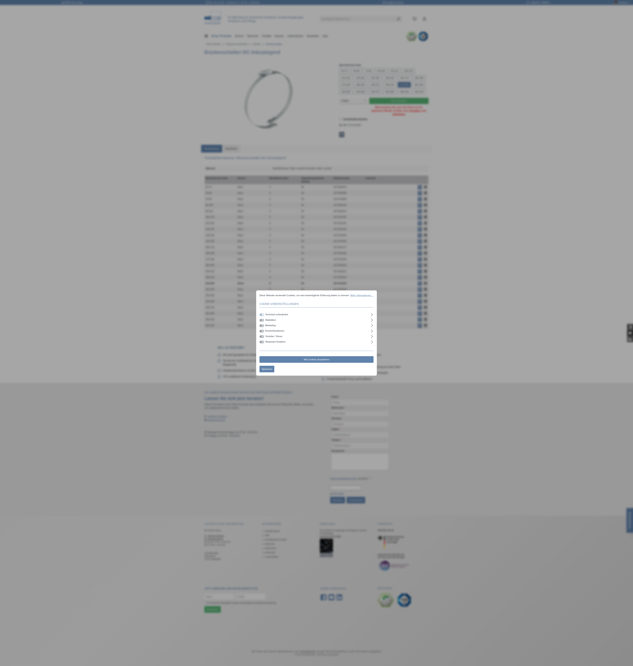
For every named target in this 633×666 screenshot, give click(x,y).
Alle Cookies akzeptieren (316, 359)
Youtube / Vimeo (273, 336)
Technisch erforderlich (276, 314)
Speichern (267, 369)
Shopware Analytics (275, 341)
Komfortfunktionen (274, 330)
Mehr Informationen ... (362, 295)
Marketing (270, 325)
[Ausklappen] (372, 314)
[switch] (261, 320)
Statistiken (270, 320)
